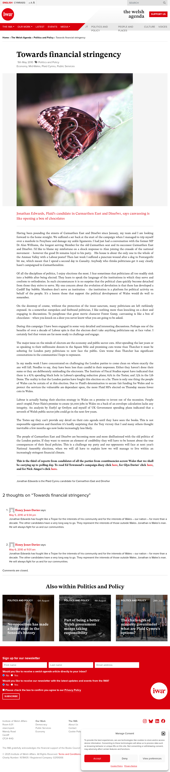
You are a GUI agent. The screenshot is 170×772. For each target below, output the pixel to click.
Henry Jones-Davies (27, 510)
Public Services (66, 66)
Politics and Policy (99, 28)
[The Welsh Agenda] (134, 14)
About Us (73, 724)
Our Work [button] (24, 26)
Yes (15, 675)
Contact (72, 728)
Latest (40, 26)
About (84, 26)
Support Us (158, 14)
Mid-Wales (34, 66)
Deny (125, 758)
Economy (22, 66)
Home (5, 37)
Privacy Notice (130, 766)
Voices (162, 26)
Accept (97, 758)
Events (52, 26)
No (7, 675)
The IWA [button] (7, 26)
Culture (149, 26)
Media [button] (64, 26)
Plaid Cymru (49, 66)
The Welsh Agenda (21, 37)
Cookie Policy (117, 766)
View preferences (152, 758)
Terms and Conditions (69, 754)
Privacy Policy (72, 690)
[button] (163, 733)
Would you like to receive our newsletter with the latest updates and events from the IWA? (55, 680)
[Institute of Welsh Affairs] (8, 14)
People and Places (125, 28)
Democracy (41, 724)
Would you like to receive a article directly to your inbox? (44, 671)
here (115, 465)
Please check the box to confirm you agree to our (43, 690)
